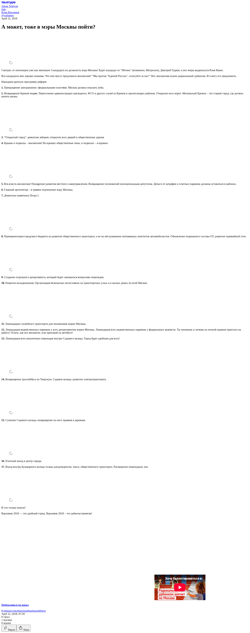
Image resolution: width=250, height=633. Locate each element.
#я (39, 610)
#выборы (32, 610)
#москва (22, 610)
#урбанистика (9, 610)
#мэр (43, 610)
